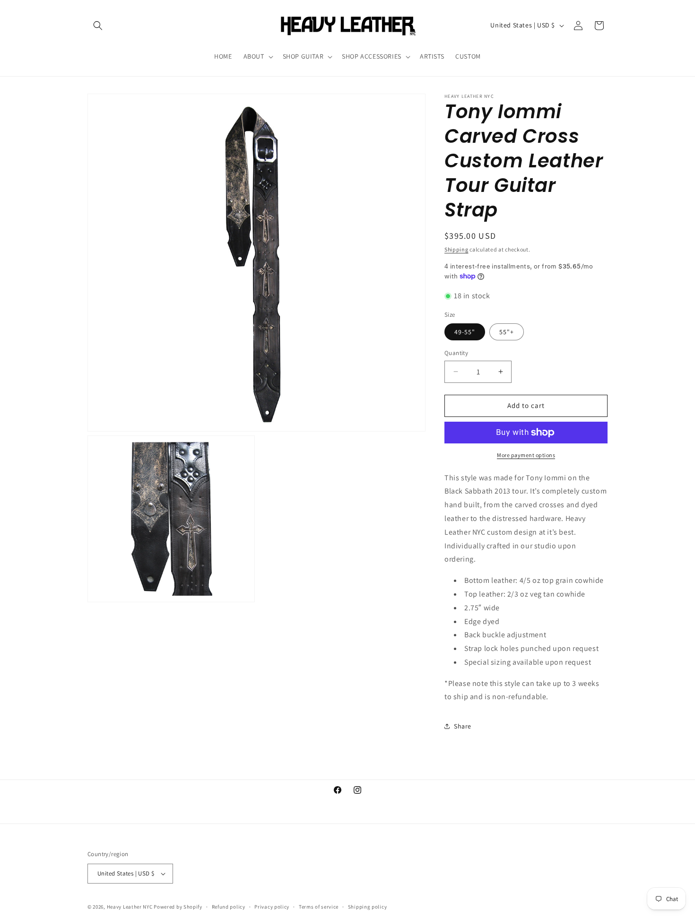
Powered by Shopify (178, 906)
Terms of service (319, 906)
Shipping (456, 249)
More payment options (526, 455)
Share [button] (462, 726)
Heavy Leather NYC (130, 906)
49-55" (464, 332)
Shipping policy (367, 906)
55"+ (506, 332)
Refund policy (228, 906)
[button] (97, 25)
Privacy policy (271, 906)
